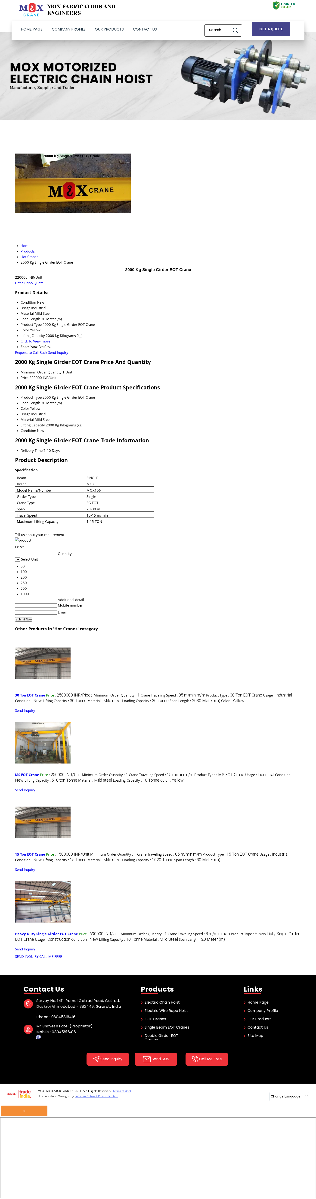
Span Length (30, 403)
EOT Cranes (155, 1018)
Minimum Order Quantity (41, 372)
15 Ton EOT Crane (30, 854)
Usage (25, 414)
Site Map (255, 1035)
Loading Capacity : (145, 700)
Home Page (32, 29)
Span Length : (195, 700)
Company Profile (69, 29)
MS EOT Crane (27, 774)
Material (27, 419)
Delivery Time (32, 450)
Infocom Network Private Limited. (96, 1096)
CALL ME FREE (50, 956)
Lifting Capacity (33, 425)
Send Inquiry (58, 352)
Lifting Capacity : (65, 700)
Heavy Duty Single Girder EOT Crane (46, 933)
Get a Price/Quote (29, 282)
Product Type (31, 397)
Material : (104, 700)
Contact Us (145, 29)
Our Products (109, 29)
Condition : (28, 700)
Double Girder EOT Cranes (161, 1037)
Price (24, 377)
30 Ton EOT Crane (30, 695)
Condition (28, 430)
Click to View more (35, 341)
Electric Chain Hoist (162, 1002)
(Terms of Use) (121, 1091)
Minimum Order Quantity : (117, 695)
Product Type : (234, 695)
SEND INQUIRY (26, 956)
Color (25, 408)
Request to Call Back (31, 352)
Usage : (277, 695)
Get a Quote (271, 29)
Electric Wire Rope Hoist (166, 1010)
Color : (233, 700)
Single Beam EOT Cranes (167, 1027)
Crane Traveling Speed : (173, 695)
